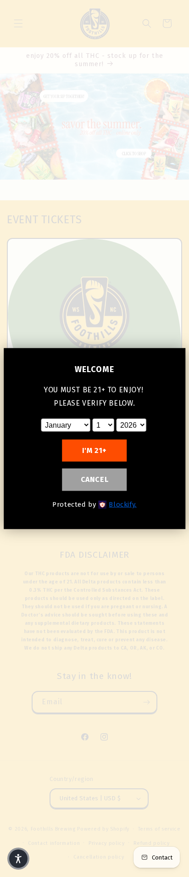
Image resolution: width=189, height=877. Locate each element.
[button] (18, 859)
